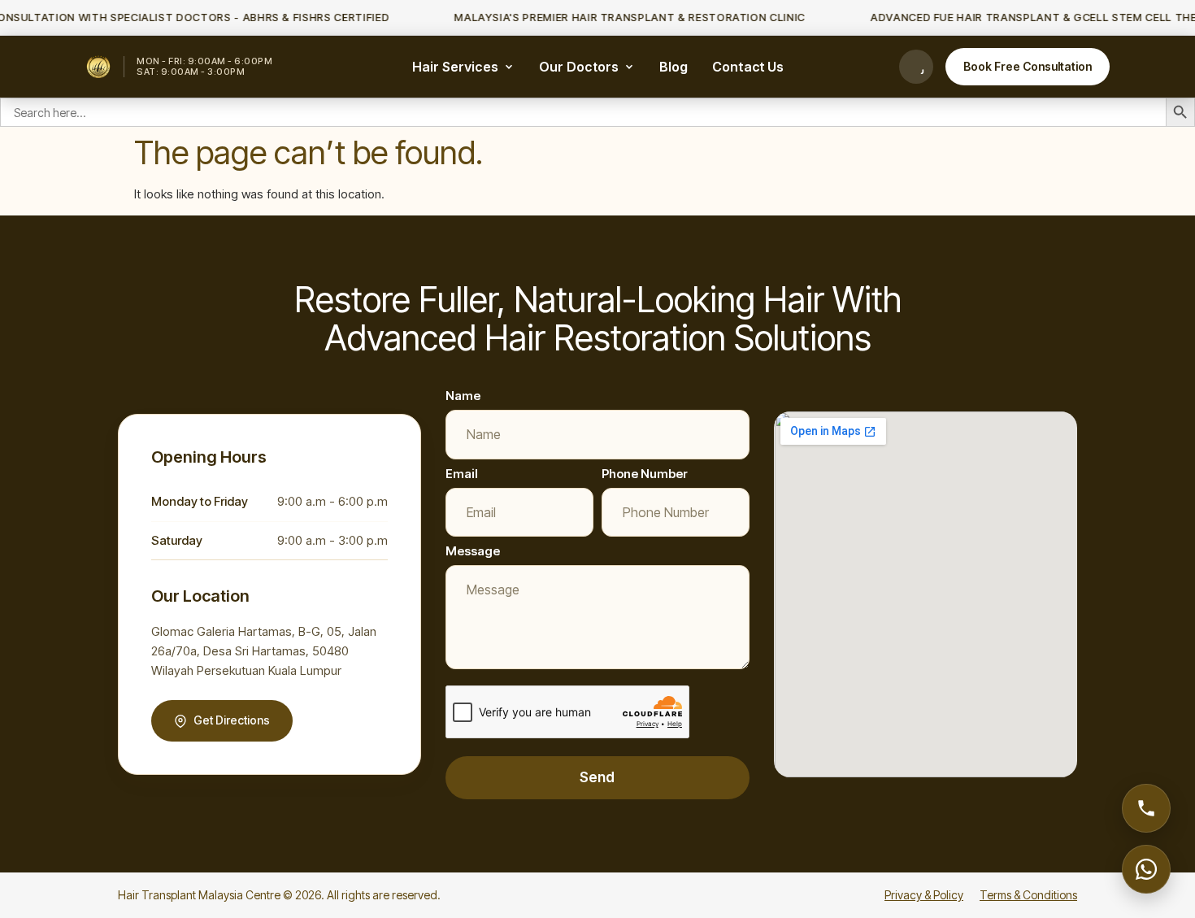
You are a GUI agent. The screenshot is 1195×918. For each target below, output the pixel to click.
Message (472, 551)
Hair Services (455, 67)
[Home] (98, 67)
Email (461, 474)
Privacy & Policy (923, 895)
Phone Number (645, 474)
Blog (673, 67)
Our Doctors (579, 67)
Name (462, 395)
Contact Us (748, 67)
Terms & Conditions (1028, 895)
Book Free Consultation (1027, 66)
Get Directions (231, 720)
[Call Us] (916, 67)
